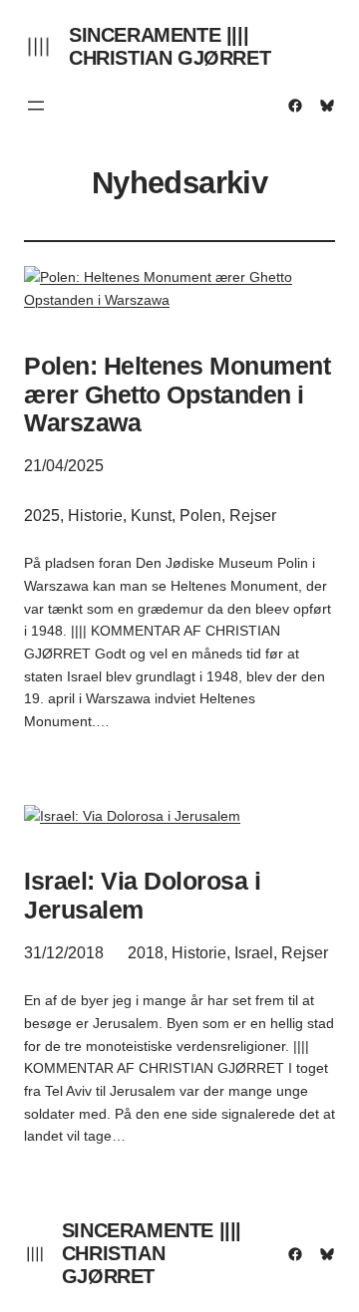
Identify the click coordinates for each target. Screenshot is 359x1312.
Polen (200, 515)
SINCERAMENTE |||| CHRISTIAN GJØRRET (169, 46)
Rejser (252, 515)
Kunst (151, 515)
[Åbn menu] (36, 106)
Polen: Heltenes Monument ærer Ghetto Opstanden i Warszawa (177, 394)
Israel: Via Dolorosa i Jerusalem (142, 895)
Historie (95, 515)
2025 (42, 515)
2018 (146, 952)
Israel (253, 952)
